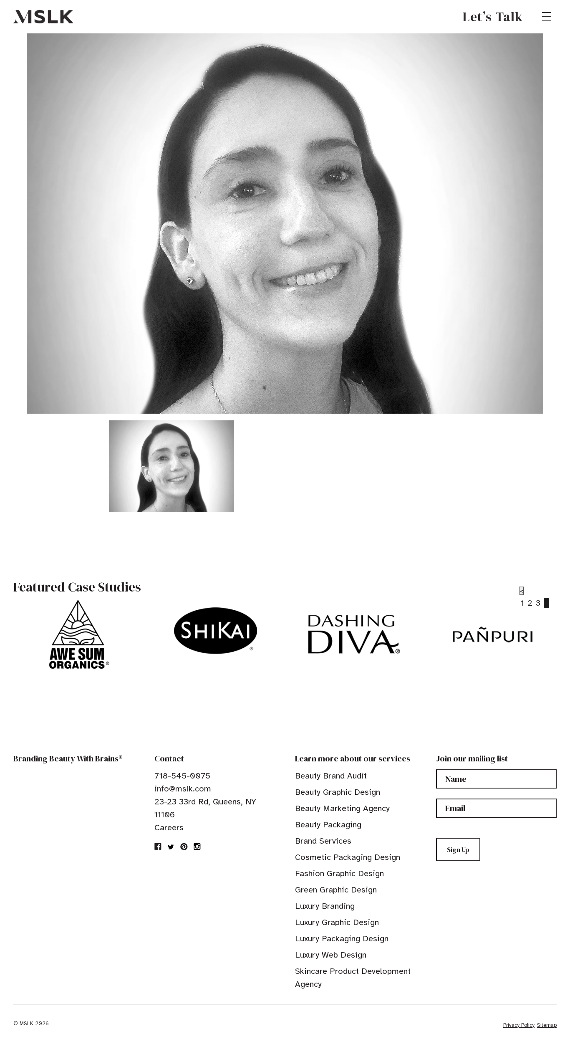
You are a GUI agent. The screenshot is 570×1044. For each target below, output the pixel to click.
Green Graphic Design (336, 890)
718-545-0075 (182, 776)
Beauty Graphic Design (337, 792)
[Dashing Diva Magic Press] (354, 634)
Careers (169, 827)
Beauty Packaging (328, 824)
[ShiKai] (215, 630)
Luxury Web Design (330, 955)
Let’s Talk (493, 16)
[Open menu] (547, 17)
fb (158, 846)
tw (171, 846)
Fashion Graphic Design (339, 873)
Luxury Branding (325, 906)
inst (197, 846)
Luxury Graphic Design (337, 922)
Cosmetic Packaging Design (347, 857)
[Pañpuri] (492, 634)
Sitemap (547, 1025)
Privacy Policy (519, 1025)
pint (184, 846)
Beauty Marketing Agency (342, 808)
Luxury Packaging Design (341, 938)
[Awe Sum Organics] (77, 634)
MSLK (43, 17)
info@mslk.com (182, 789)
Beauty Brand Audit (331, 776)
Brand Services (323, 841)
